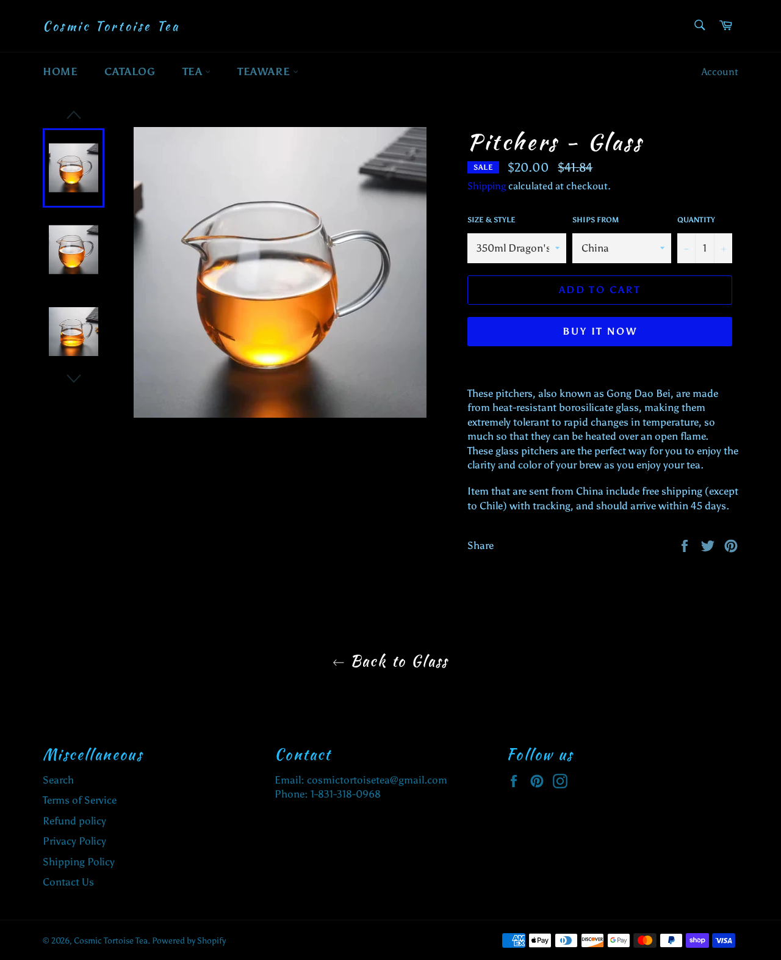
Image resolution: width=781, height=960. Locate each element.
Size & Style (491, 220)
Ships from (595, 220)
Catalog (129, 71)
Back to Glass (396, 661)
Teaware (265, 71)
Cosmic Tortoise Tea (111, 26)
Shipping (486, 186)
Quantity (696, 220)
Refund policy (74, 821)
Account (720, 72)
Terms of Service (80, 800)
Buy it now (600, 331)
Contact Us (68, 882)
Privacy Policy (74, 841)
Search (58, 780)
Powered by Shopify (189, 941)
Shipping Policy (79, 862)
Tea (193, 71)
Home (60, 71)
